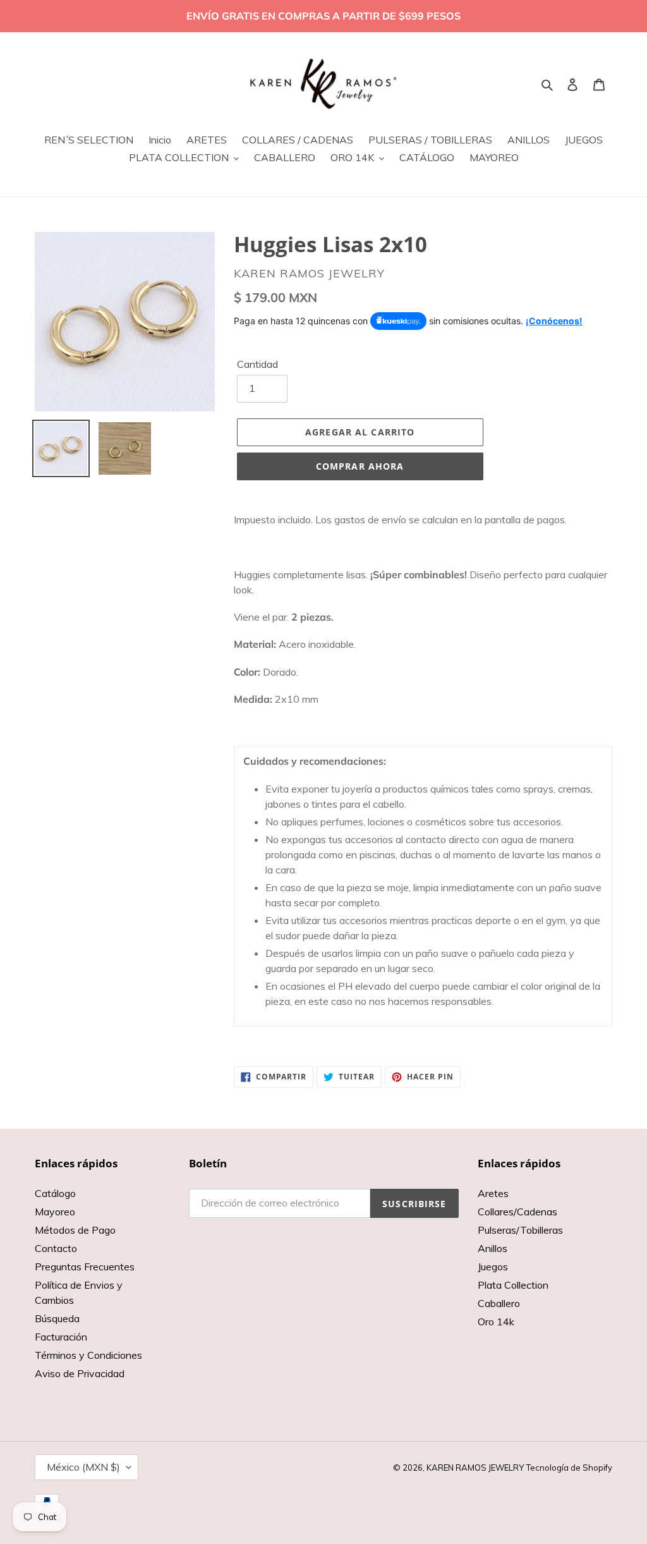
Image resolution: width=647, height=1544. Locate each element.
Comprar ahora (360, 466)
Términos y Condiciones (88, 1355)
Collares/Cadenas (517, 1211)
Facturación (61, 1336)
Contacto (56, 1248)
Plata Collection (513, 1285)
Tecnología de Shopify (569, 1467)
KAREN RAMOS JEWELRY (475, 1467)
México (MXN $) (83, 1467)
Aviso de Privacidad (79, 1373)
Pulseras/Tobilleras (520, 1230)
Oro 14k (496, 1321)
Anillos (492, 1248)
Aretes (493, 1193)
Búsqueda (57, 1318)
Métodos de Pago (75, 1230)
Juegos (493, 1266)
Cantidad (257, 364)
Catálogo (55, 1193)
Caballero (499, 1303)
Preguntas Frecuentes (85, 1266)
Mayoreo (55, 1211)
